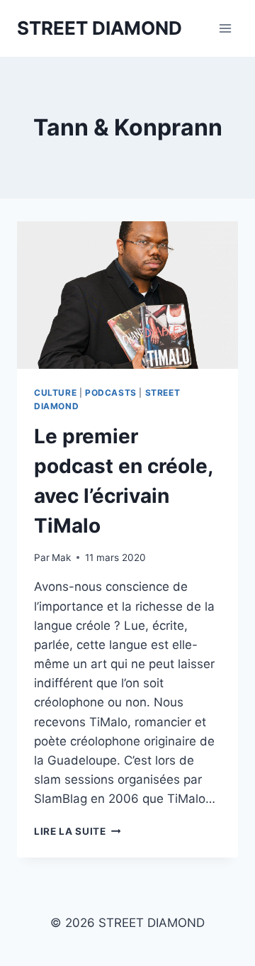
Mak (61, 557)
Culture (55, 392)
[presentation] (127, 295)
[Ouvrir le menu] (225, 28)
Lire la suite (77, 831)
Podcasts (111, 392)
